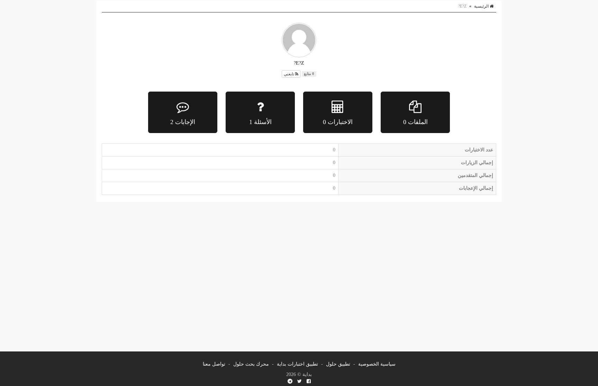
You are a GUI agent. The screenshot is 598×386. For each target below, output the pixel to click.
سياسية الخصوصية (377, 364)
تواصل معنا (214, 364)
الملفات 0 (415, 122)
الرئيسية (482, 6)
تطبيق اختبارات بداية (297, 364)
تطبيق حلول (338, 364)
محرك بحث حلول (251, 364)
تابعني (289, 74)
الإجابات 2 (182, 122)
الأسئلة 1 (260, 122)
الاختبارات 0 (338, 122)
